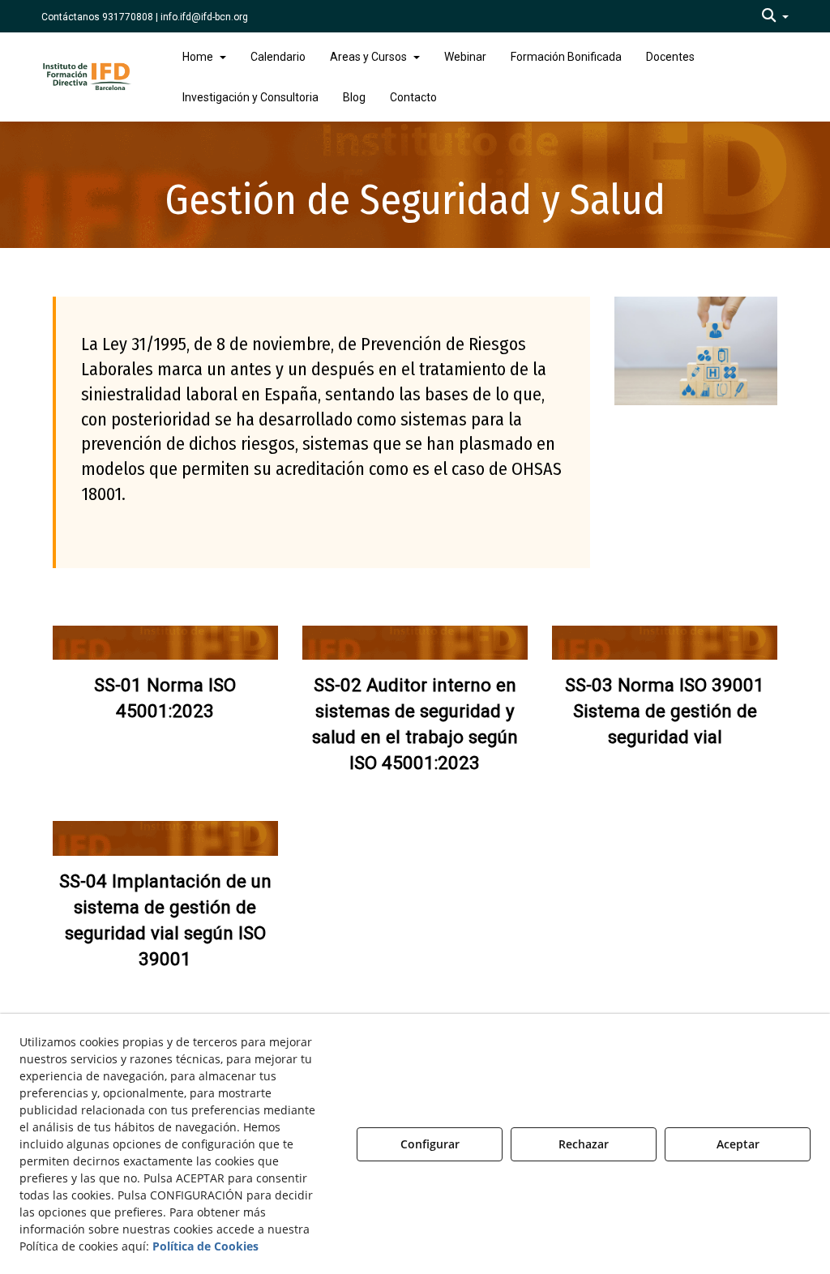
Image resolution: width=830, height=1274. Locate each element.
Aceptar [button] (738, 1144)
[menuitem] (775, 16)
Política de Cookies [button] (205, 1246)
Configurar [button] (430, 1144)
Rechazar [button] (583, 1144)
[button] (775, 16)
